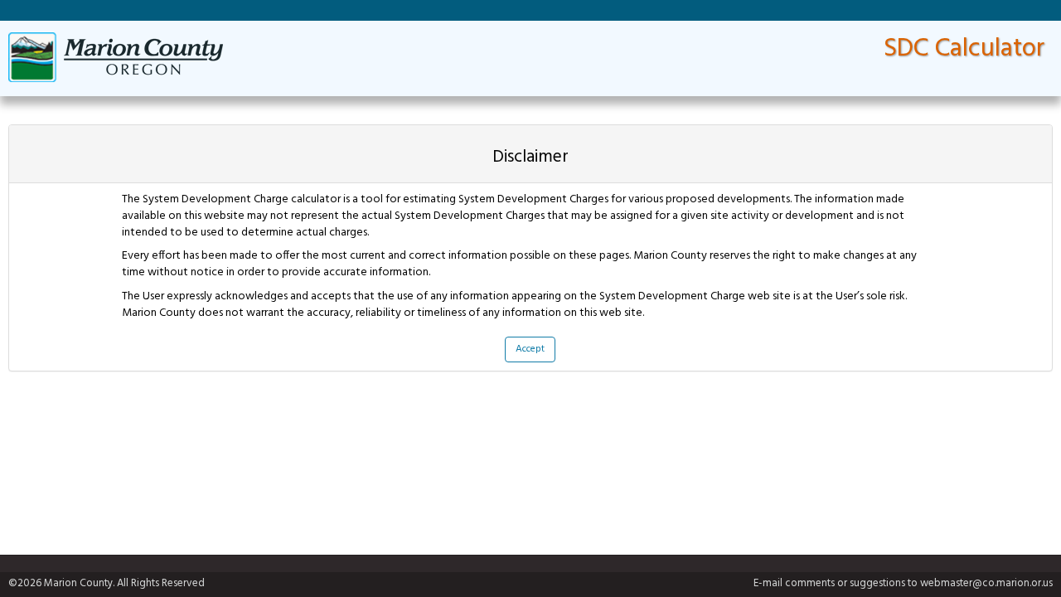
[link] (115, 57)
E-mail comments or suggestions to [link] (903, 584)
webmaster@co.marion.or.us (986, 583)
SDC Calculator (964, 49)
